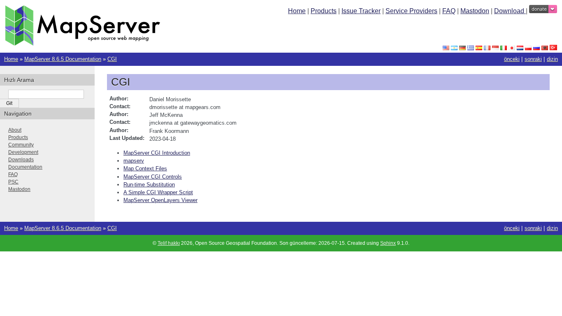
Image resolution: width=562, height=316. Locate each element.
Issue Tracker (361, 10)
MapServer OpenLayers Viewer (160, 200)
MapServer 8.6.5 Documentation (62, 59)
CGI (112, 59)
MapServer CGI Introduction (156, 153)
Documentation (25, 167)
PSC (13, 182)
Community (21, 145)
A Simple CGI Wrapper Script (158, 192)
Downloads (21, 160)
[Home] (82, 43)
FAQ (448, 10)
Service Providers (411, 10)
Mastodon (474, 10)
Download (510, 10)
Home (297, 10)
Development (23, 152)
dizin (552, 59)
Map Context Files (145, 168)
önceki (512, 59)
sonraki (533, 59)
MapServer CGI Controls (152, 177)
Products (324, 10)
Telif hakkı (169, 243)
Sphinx (388, 243)
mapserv (133, 161)
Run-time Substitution (149, 184)
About (14, 130)
